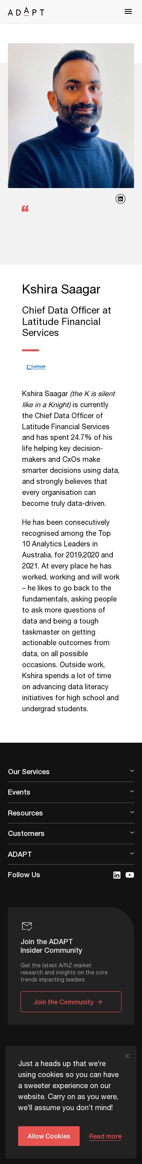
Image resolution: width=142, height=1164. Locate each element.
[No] (127, 1056)
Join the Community (63, 1002)
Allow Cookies (49, 1136)
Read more (105, 1136)
